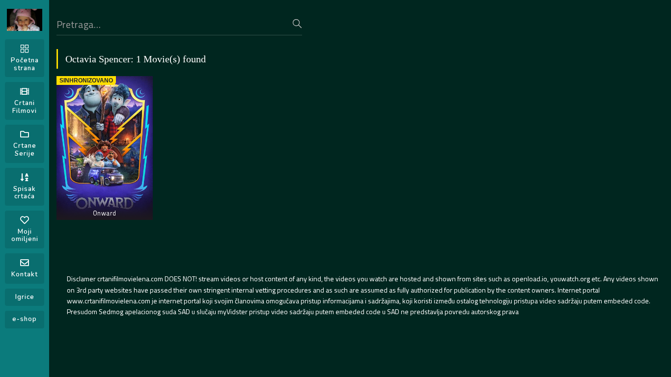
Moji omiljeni (24, 235)
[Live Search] (297, 23)
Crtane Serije (24, 149)
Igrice (24, 297)
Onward (104, 213)
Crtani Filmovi (24, 107)
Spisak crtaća (24, 193)
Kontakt (24, 274)
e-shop (24, 319)
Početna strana (25, 64)
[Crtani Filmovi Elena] (24, 20)
